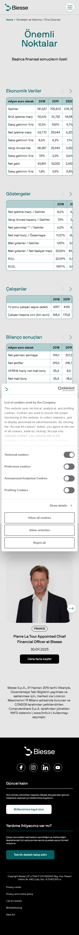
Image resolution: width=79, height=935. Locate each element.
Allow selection (39, 530)
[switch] (69, 466)
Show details (58, 505)
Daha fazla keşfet (39, 659)
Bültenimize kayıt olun (29, 809)
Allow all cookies (39, 517)
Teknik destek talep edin (30, 854)
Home (9, 19)
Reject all (39, 542)
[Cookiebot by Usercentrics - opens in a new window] (58, 389)
